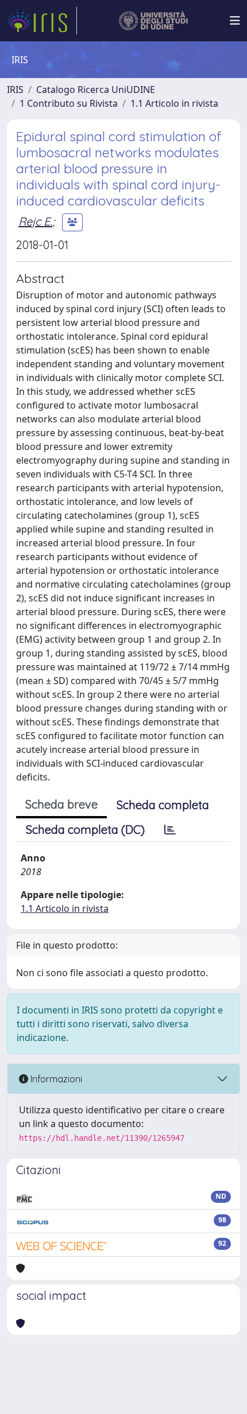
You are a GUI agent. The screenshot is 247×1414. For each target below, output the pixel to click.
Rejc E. (35, 221)
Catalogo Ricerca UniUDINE (95, 89)
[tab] (170, 830)
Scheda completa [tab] (163, 805)
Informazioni (55, 1079)
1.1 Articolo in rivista (174, 103)
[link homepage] (42, 20)
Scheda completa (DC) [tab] (85, 829)
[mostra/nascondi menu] (235, 20)
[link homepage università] (153, 20)
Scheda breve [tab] (61, 804)
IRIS (15, 89)
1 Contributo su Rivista (69, 103)
